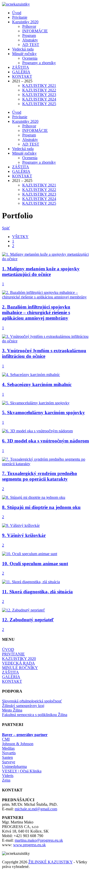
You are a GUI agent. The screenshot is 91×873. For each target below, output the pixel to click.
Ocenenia (29, 58)
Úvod (16, 13)
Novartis (9, 753)
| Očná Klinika (21, 771)
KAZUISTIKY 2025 (39, 104)
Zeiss (6, 780)
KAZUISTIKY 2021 (39, 85)
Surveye (8, 762)
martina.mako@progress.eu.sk (39, 840)
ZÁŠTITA (20, 67)
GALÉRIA (21, 72)
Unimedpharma (14, 766)
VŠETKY (20, 236)
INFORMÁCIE (35, 31)
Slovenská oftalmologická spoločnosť (32, 701)
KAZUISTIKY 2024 (39, 99)
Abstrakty (30, 40)
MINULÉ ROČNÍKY (20, 668)
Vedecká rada (23, 49)
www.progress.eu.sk (29, 845)
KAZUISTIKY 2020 (19, 658)
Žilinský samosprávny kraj (23, 705)
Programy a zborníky (39, 63)
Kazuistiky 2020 (25, 22)
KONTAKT (22, 76)
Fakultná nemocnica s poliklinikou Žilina (34, 715)
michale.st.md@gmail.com (36, 809)
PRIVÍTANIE (13, 654)
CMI (6, 739)
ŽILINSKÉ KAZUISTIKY (50, 862)
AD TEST (30, 44)
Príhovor (29, 26)
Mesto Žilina (12, 710)
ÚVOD (8, 649)
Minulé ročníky (24, 54)
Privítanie (19, 17)
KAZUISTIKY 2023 (39, 94)
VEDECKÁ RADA (18, 663)
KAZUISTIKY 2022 (39, 90)
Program (29, 35)
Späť (6, 228)
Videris (7, 775)
